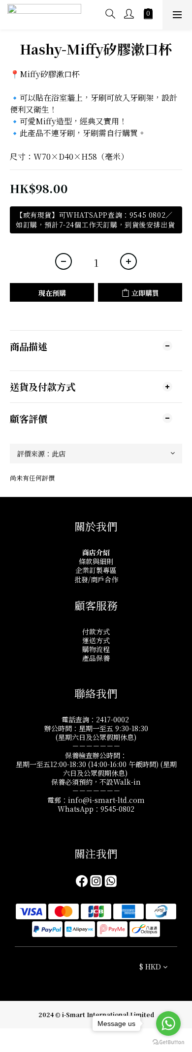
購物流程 (96, 649)
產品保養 (96, 658)
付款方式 (96, 631)
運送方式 (96, 640)
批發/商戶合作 (96, 579)
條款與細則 (96, 561)
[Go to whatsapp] (168, 1023)
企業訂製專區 (96, 570)
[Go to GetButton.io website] (168, 1042)
